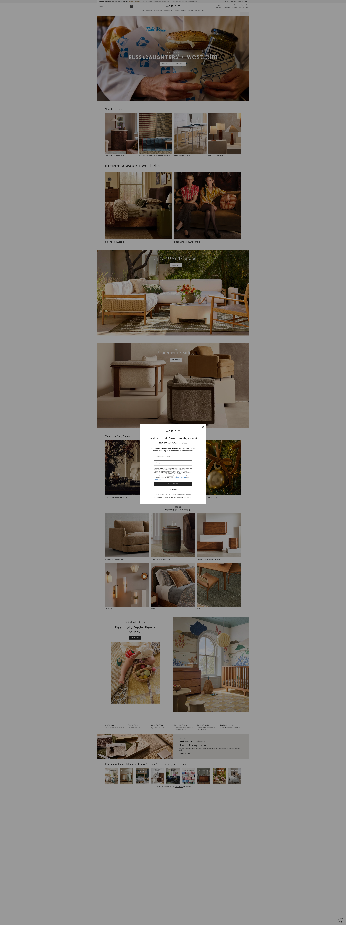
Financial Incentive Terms (163, 496)
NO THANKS (173, 489)
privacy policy (168, 497)
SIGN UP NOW (173, 484)
